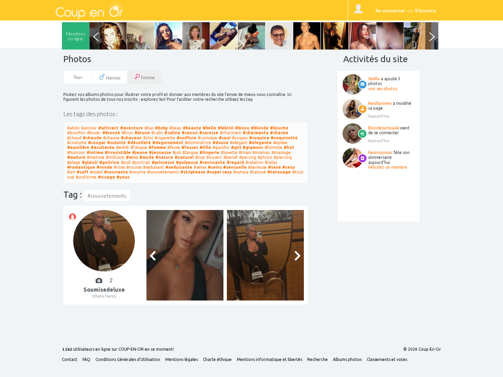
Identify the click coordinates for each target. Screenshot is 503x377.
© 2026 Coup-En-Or (422, 349)
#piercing (283, 157)
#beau (175, 128)
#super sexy (219, 172)
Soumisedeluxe (104, 290)
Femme (147, 77)
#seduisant (153, 167)
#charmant (230, 132)
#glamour (253, 147)
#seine (200, 167)
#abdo (73, 128)
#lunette (229, 152)
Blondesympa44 (383, 128)
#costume (77, 142)
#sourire (137, 172)
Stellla (374, 78)
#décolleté (139, 142)
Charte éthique (217, 360)
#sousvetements (163, 172)
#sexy (288, 167)
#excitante (103, 147)
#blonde (260, 128)
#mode (146, 157)
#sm (71, 172)
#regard (235, 162)
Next (431, 36)
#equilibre (78, 147)
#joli (176, 152)
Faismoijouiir (380, 152)
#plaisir (90, 162)
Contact (69, 360)
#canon (190, 132)
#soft (83, 172)
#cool (225, 138)
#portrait (141, 162)
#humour (76, 152)
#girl (236, 147)
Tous (78, 77)
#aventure (131, 128)
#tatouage (279, 172)
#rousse (134, 167)
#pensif (230, 157)
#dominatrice (198, 142)
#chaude (92, 138)
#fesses (189, 147)
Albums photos (347, 360)
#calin (157, 132)
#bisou (242, 128)
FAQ (86, 360)
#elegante (260, 142)
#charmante (256, 132)
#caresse (208, 132)
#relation (254, 162)
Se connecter (390, 10)
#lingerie (209, 152)
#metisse (95, 157)
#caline (172, 132)
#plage (73, 162)
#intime (95, 152)
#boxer (94, 132)
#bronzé (111, 132)
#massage (281, 152)
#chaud (74, 138)
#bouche (279, 128)
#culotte (116, 142)
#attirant (108, 128)
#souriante (116, 172)
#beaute (192, 128)
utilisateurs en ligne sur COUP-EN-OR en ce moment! (118, 349)
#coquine (259, 138)
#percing (247, 157)
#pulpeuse (187, 162)
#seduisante (178, 167)
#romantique (81, 167)
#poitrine (109, 162)
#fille (205, 147)
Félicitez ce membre (387, 167)
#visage (106, 177)
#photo (265, 157)
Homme (112, 78)
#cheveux (131, 138)
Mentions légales (181, 360)
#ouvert (214, 157)
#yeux (123, 177)
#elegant (238, 142)
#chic (148, 138)
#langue (190, 152)
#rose (119, 167)
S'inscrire (425, 10)
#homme (273, 147)
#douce (220, 142)
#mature (76, 157)
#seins (215, 167)
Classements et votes (387, 360)
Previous (95, 36)
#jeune (139, 152)
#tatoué (258, 172)
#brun (127, 132)
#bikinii (226, 128)
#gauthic (221, 147)
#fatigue (138, 147)
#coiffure (186, 138)
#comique (207, 138)
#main (245, 152)
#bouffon (76, 132)
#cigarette (165, 138)
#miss (132, 157)
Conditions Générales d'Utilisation (127, 360)
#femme (157, 147)
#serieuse (257, 167)
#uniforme (86, 177)
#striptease (192, 172)
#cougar (97, 142)
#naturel (184, 157)
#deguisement (167, 142)
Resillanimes (380, 103)
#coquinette (284, 138)
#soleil (96, 172)
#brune (142, 132)
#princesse (163, 162)
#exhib (122, 147)
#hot (289, 147)
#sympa (240, 172)
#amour (89, 128)
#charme (279, 132)
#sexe (274, 167)
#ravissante (212, 162)
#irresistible (118, 152)
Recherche (317, 360)
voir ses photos (382, 88)
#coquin (240, 138)
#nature (164, 157)
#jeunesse (160, 152)
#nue (200, 157)
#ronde (104, 167)
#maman (261, 152)
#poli (126, 162)
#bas (149, 128)
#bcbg (161, 128)
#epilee (280, 142)
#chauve (111, 138)
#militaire (115, 157)
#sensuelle (235, 167)
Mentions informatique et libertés (269, 360)
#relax (271, 162)
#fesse (173, 147)
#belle (209, 128)
